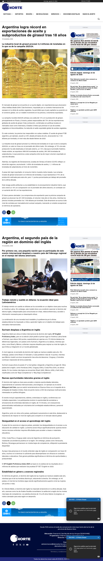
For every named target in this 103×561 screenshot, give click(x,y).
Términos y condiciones (58, 552)
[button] (98, 19)
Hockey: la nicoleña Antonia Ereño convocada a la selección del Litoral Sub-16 (84, 96)
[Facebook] (4, 212)
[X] (9, 212)
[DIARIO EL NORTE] (14, 7)
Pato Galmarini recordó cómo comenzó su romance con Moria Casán (83, 79)
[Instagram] (17, 545)
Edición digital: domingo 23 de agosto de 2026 (82, 73)
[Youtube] (27, 545)
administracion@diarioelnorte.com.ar (54, 544)
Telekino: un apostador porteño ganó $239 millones (83, 110)
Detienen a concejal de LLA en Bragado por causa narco (83, 103)
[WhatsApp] (13, 212)
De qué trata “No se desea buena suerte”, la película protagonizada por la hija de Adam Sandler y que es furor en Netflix (84, 87)
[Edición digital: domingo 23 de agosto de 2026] (85, 51)
